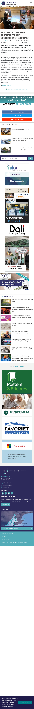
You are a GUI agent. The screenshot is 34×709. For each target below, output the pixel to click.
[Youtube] (9, 493)
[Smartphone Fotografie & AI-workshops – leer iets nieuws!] (5, 334)
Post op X (18, 115)
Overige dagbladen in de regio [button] (10, 528)
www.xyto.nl (6, 487)
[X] (5, 493)
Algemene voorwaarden (7, 533)
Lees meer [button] (10, 706)
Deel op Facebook (18, 112)
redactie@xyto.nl (7, 485)
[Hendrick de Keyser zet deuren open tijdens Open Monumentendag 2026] (5, 349)
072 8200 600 (7, 483)
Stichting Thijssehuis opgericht (20, 129)
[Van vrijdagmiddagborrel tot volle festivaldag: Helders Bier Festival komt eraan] (5, 310)
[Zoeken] (30, 158)
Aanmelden (5, 504)
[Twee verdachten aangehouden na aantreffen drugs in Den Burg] (5, 342)
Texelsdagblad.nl (11, 2)
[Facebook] (2, 493)
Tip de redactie (18, 119)
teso (3, 85)
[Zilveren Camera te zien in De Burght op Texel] (5, 326)
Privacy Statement (6, 539)
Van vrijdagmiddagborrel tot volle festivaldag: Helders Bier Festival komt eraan (22, 309)
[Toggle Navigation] (31, 3)
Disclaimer (4, 536)
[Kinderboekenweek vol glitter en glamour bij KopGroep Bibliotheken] (5, 318)
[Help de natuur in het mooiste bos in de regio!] (5, 302)
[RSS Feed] (12, 493)
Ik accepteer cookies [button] (25, 702)
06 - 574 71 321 (23, 104)
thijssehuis (8, 85)
